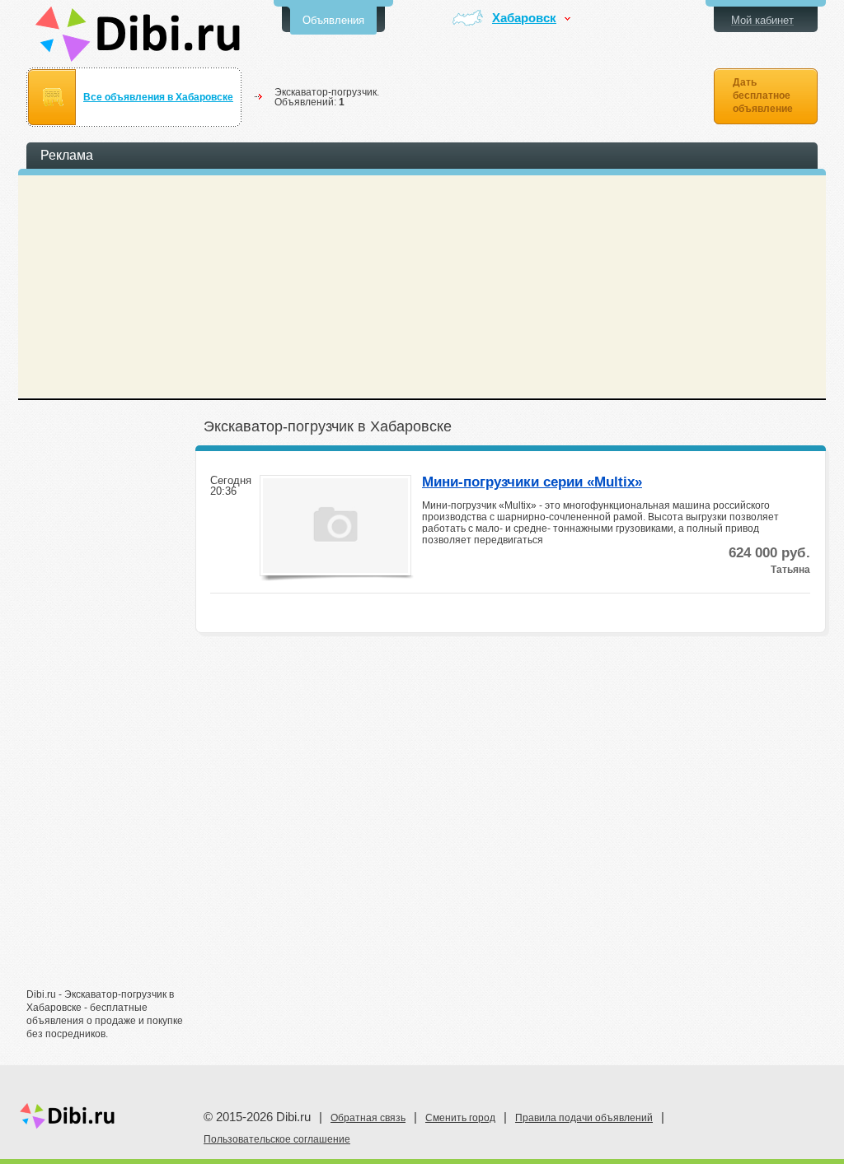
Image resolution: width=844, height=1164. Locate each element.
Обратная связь (368, 1118)
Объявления (333, 20)
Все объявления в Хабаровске (158, 97)
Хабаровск (524, 18)
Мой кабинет (762, 20)
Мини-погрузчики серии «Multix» (532, 482)
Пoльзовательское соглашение (277, 1139)
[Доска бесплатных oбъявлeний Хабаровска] (138, 34)
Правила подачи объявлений (584, 1118)
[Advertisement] (108, 722)
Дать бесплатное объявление (763, 95)
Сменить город (460, 1118)
